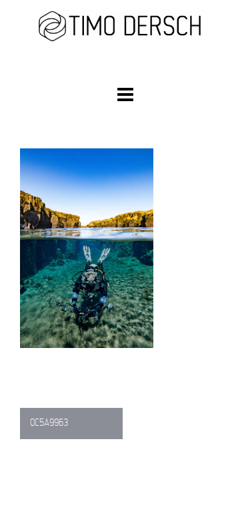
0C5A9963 (49, 423)
